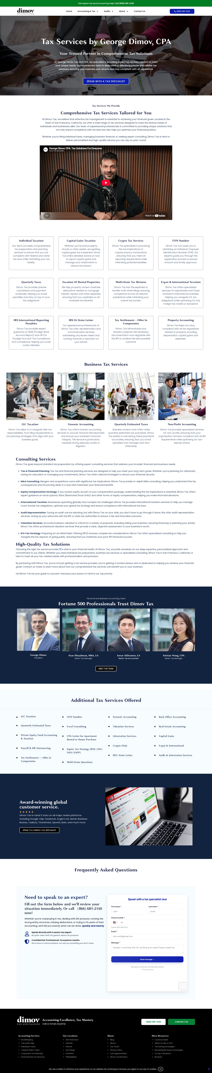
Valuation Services (123, 726)
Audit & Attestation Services (175, 755)
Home (69, 11)
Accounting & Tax (86, 11)
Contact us (29, 566)
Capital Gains (166, 736)
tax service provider (48, 549)
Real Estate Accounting (172, 726)
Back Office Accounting (172, 717)
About (122, 11)
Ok (160, 1069)
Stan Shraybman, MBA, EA (83, 655)
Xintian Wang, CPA (174, 655)
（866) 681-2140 (88, 908)
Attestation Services (124, 736)
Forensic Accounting (124, 717)
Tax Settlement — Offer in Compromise (36, 759)
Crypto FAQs (120, 745)
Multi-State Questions (80, 762)
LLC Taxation (28, 716)
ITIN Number (74, 717)
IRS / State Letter (122, 755)
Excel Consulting (76, 726)
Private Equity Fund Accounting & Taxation (39, 736)
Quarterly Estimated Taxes (36, 725)
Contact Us (139, 11)
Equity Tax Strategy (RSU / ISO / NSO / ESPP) (85, 750)
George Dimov (38, 655)
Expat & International (171, 745)
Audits (107, 11)
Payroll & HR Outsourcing (36, 748)
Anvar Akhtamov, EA (128, 655)
